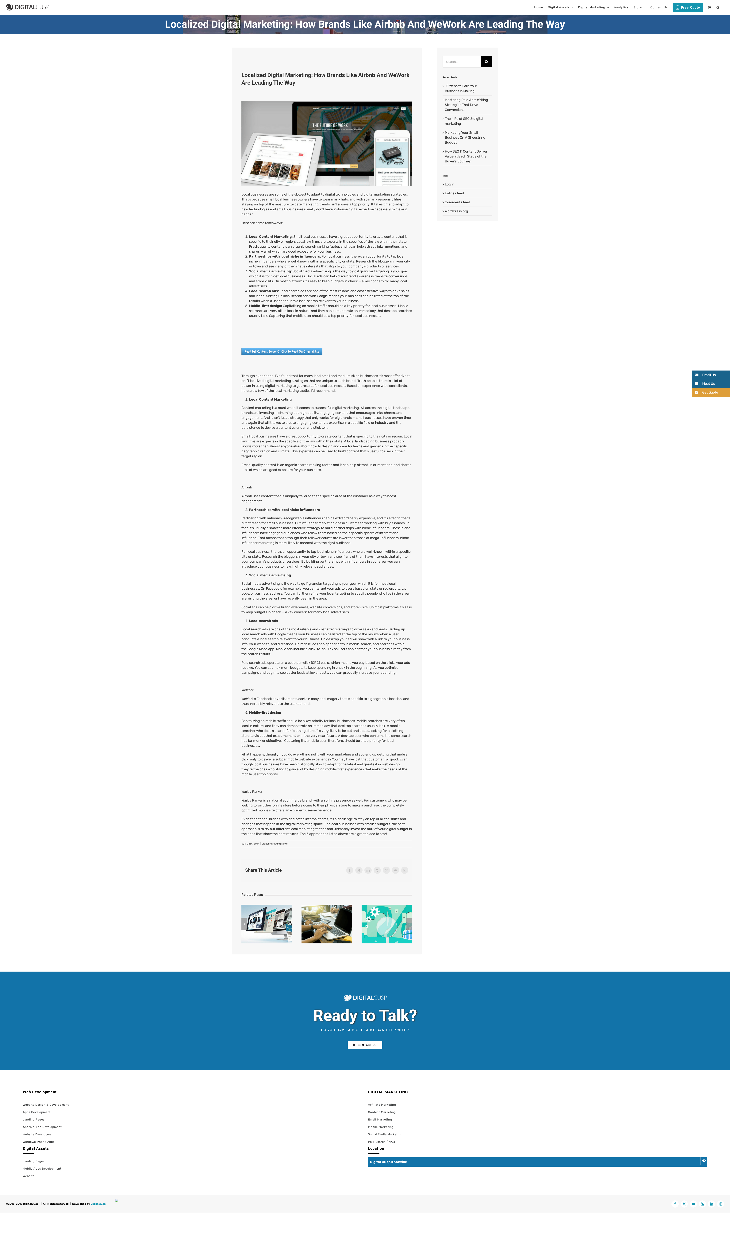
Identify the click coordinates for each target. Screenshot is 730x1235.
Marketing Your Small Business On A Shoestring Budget (465, 137)
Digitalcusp (98, 1204)
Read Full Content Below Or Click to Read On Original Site (282, 351)
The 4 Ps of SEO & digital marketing (386, 923)
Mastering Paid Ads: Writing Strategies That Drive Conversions (326, 923)
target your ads (328, 588)
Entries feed (454, 193)
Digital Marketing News (275, 843)
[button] (718, 7)
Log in (449, 184)
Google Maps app (261, 649)
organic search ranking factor (308, 465)
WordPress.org (456, 211)
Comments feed (457, 202)
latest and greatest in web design (373, 764)
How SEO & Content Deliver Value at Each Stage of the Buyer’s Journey (466, 156)
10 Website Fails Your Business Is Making (266, 923)
